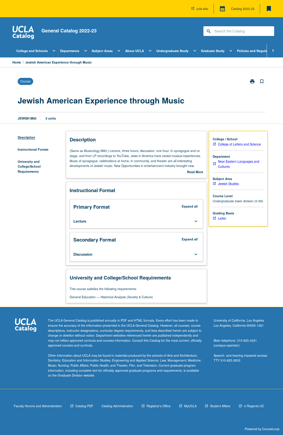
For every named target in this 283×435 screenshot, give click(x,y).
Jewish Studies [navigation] (228, 183)
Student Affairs (220, 406)
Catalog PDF (84, 406)
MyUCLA (190, 406)
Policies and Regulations (256, 51)
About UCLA (134, 51)
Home (16, 62)
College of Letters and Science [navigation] (239, 144)
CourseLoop (270, 429)
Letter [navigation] (222, 218)
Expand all (190, 206)
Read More (195, 172)
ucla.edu (202, 8)
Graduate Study (213, 51)
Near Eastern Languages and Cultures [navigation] (238, 164)
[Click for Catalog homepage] (23, 33)
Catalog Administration (117, 406)
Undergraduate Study (172, 51)
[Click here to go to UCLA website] (26, 325)
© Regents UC (254, 406)
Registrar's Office (159, 406)
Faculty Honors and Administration (38, 406)
